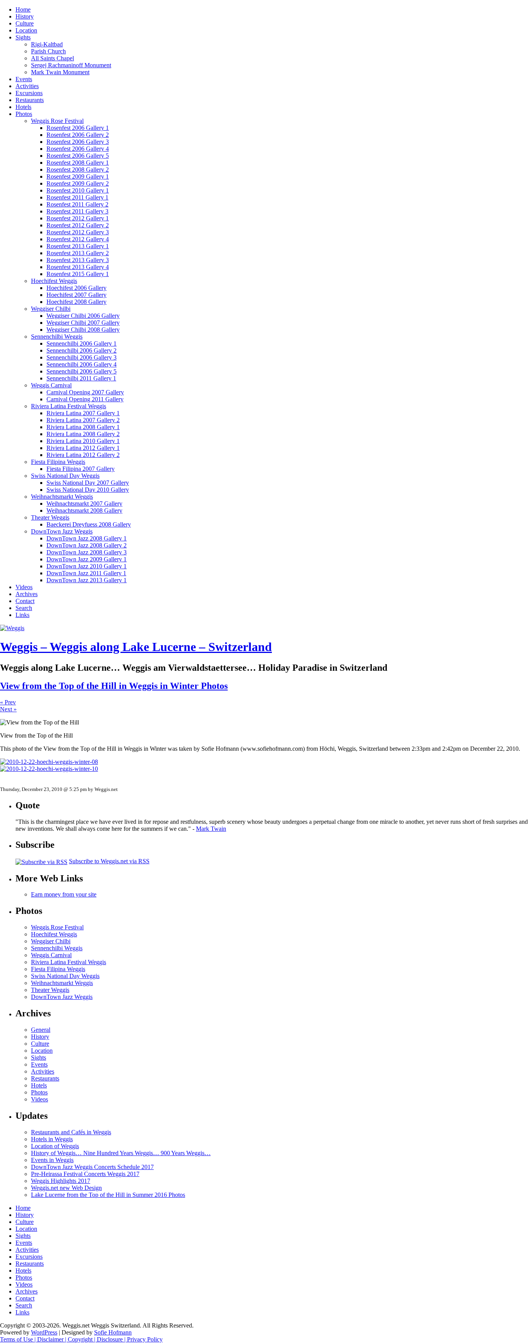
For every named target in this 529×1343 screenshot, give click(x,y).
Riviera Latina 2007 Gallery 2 (83, 420)
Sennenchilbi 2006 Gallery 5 (81, 371)
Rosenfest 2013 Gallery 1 (77, 246)
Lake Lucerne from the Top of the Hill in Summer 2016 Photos (108, 1194)
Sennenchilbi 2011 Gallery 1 (81, 378)
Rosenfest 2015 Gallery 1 (77, 274)
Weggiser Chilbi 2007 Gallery (83, 322)
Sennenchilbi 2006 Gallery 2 (81, 350)
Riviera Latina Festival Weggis (68, 406)
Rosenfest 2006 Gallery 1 (77, 127)
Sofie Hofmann (113, 1332)
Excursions (29, 93)
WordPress (44, 1332)
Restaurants (29, 100)
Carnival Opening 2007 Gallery (85, 392)
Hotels (23, 107)
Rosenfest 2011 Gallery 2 (77, 204)
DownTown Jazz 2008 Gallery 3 (86, 552)
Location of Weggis (55, 1146)
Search (23, 608)
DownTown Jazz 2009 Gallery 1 (86, 559)
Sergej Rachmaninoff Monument (71, 65)
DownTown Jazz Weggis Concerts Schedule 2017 (92, 1167)
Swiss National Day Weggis (65, 475)
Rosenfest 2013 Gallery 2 (77, 253)
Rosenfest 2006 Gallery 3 (77, 141)
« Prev (8, 702)
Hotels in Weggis (52, 1139)
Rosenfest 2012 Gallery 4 (77, 239)
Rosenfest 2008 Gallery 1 (77, 162)
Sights (23, 37)
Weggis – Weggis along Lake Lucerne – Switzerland (136, 647)
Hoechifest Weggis (54, 281)
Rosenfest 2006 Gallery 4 (77, 148)
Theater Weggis (50, 517)
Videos (24, 587)
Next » (8, 709)
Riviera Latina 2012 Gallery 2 (83, 455)
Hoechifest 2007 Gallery (76, 294)
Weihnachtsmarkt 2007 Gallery (84, 503)
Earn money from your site (63, 894)
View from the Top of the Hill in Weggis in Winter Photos (114, 686)
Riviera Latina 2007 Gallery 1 (83, 413)
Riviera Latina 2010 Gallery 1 (83, 441)
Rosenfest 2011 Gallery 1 (77, 197)
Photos (23, 114)
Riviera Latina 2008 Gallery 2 (83, 434)
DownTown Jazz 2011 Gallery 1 (86, 573)
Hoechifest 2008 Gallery (76, 301)
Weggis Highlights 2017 (60, 1181)
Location (26, 30)
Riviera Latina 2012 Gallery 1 (83, 448)
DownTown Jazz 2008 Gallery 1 (86, 538)
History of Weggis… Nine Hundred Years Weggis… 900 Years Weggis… (121, 1153)
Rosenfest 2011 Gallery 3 (77, 211)
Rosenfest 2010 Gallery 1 (77, 190)
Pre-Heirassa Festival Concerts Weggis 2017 (85, 1174)
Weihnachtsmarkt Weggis (62, 496)
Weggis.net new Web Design (66, 1187)
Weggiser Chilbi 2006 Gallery (83, 315)
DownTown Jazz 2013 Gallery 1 (86, 580)
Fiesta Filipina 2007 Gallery (80, 468)
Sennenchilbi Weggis (56, 336)
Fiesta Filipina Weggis (58, 461)
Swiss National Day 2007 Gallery (87, 482)
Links (22, 615)
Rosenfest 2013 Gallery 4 (77, 267)
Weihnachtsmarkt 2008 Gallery (84, 510)
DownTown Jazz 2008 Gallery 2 (86, 545)
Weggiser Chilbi (50, 308)
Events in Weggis (52, 1160)
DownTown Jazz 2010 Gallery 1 (86, 566)
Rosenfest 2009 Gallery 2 (77, 183)
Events (23, 79)
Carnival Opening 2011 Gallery (85, 399)
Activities (27, 86)
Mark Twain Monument (60, 72)
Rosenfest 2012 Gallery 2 (77, 225)
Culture (24, 23)
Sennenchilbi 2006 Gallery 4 (81, 364)
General (40, 1029)
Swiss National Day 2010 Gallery (87, 489)
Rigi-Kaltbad (47, 44)
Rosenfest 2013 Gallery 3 (77, 260)
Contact (24, 601)
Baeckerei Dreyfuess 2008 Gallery (88, 524)
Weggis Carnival (51, 385)
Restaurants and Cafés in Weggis (71, 1132)
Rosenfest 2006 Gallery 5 (77, 155)
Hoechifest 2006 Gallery (76, 288)
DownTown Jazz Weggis (62, 531)
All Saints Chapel (52, 58)
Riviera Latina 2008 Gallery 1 (83, 427)
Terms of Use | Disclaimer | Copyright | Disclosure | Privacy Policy (81, 1339)
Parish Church (48, 51)
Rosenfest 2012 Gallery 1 (77, 218)
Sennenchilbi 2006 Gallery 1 (81, 343)
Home (23, 9)
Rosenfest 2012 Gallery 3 (77, 232)
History (24, 16)
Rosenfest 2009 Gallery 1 (77, 176)
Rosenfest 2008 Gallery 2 (77, 169)
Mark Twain (211, 828)
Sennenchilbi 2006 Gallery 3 (81, 357)
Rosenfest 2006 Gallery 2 (77, 134)
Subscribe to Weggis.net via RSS (109, 861)
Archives (26, 594)
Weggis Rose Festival (57, 121)
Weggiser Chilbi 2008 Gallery (83, 329)
